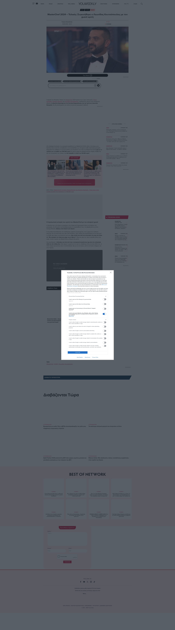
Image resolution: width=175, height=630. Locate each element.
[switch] (104, 299)
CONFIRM (77, 352)
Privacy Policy (95, 357)
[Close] (111, 273)
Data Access (87, 357)
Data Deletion (80, 357)
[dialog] (87, 315)
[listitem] (87, 296)
